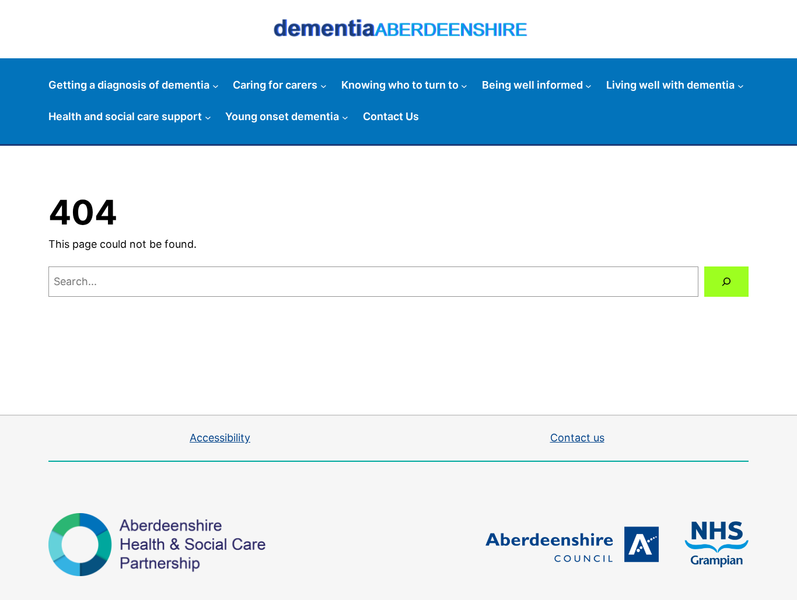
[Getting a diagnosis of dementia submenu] (215, 85)
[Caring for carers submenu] (323, 85)
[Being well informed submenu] (588, 85)
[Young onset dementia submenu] (345, 117)
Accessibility (220, 437)
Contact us (577, 437)
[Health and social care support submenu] (208, 117)
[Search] (726, 281)
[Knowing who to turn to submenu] (464, 85)
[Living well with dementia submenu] (740, 85)
